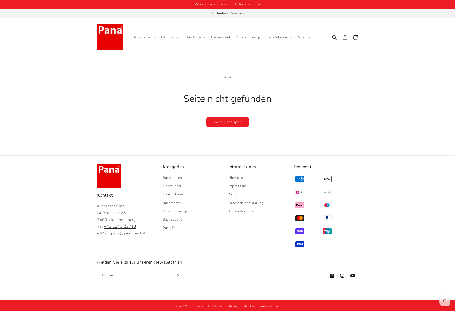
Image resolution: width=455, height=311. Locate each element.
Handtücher (172, 186)
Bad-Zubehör (173, 219)
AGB (232, 194)
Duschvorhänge (175, 211)
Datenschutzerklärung (246, 203)
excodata (274, 306)
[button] (144, 37)
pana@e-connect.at (128, 233)
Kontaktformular (241, 211)
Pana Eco (170, 227)
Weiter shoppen (228, 122)
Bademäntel (172, 203)
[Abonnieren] (177, 275)
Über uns (235, 178)
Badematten (172, 178)
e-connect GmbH (205, 306)
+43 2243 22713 (120, 226)
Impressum (237, 186)
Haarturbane (173, 194)
